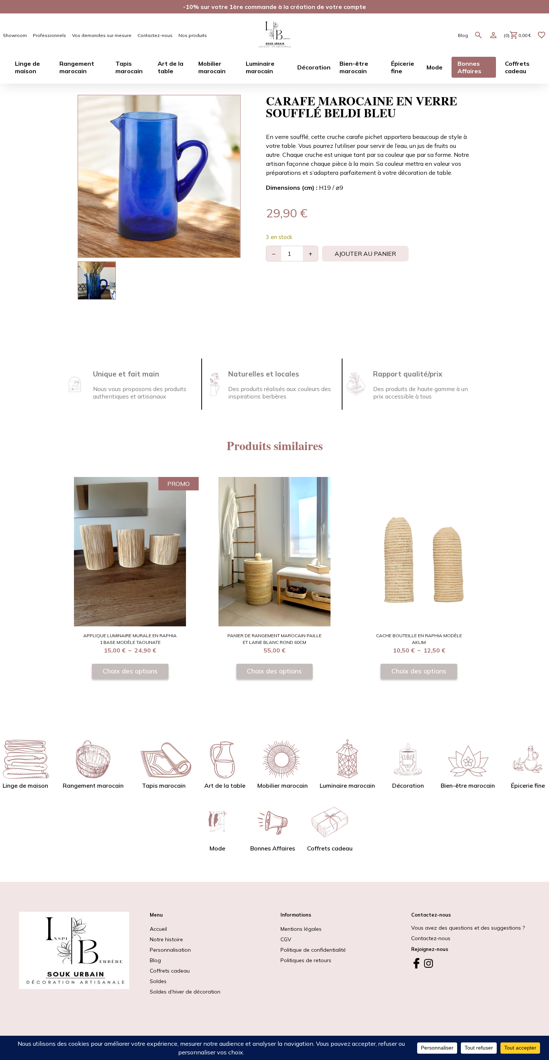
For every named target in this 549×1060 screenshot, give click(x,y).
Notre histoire (166, 939)
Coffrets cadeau (170, 970)
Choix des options (130, 671)
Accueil (158, 929)
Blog (463, 35)
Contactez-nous (155, 35)
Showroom (15, 35)
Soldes (185, 986)
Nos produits (193, 35)
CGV (285, 939)
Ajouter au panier (365, 253)
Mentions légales (301, 929)
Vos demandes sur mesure (101, 35)
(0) (517, 35)
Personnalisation (170, 949)
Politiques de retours (305, 960)
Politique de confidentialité (313, 949)
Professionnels (49, 35)
